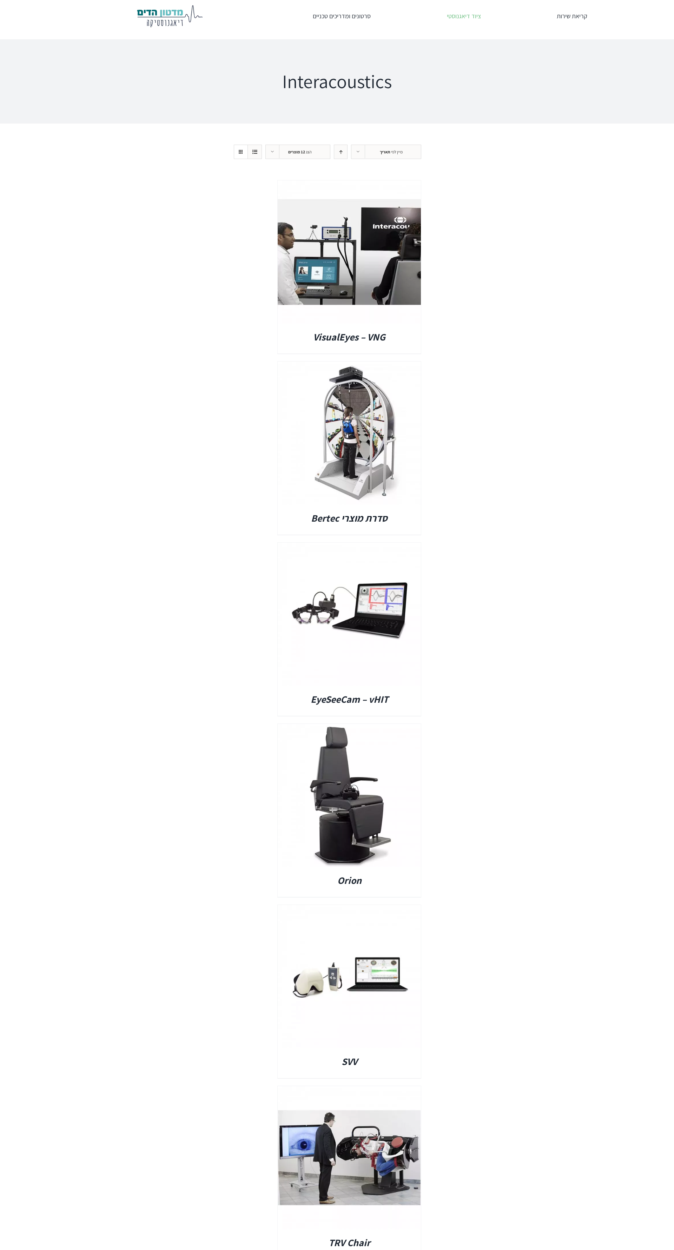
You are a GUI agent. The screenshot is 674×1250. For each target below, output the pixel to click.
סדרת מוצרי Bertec (349, 517)
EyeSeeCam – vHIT (349, 699)
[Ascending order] (341, 152)
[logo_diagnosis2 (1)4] (169, 7)
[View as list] (255, 152)
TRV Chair (349, 1242)
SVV (349, 1061)
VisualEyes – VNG (349, 336)
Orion (349, 880)
